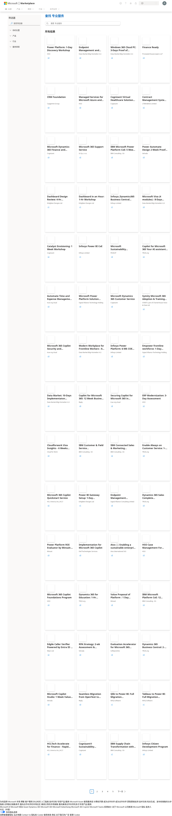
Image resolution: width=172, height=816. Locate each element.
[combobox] (83, 23)
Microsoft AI (5, 807)
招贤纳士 (108, 807)
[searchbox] (27, 23)
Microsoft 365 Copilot (80, 807)
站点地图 (17, 814)
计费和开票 (98, 801)
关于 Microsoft (118, 807)
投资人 (148, 807)
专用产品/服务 (63, 801)
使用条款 (47, 814)
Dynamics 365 (34, 807)
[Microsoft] (11, 3)
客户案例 (29, 801)
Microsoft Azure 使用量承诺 (81, 801)
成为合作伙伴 (109, 801)
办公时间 (37, 801)
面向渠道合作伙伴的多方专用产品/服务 (75, 804)
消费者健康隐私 (6, 814)
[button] (46, 23)
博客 (23, 801)
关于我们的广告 (62, 814)
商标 (54, 814)
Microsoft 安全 (17, 807)
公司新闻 (128, 807)
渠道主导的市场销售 (49, 804)
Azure (25, 807)
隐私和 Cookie (37, 814)
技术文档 (53, 801)
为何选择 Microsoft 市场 (10, 801)
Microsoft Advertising (62, 807)
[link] (60, 59)
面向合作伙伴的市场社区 (30, 804)
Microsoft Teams (97, 807)
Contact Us (26, 814)
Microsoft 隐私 (139, 807)
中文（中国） (5, 809)
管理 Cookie (75, 814)
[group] (48, 58)
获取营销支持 (133, 801)
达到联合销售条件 (11, 804)
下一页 (120, 791)
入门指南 (45, 801)
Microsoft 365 (46, 807)
